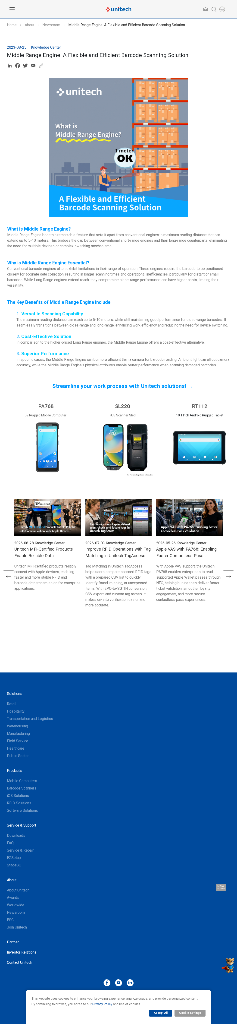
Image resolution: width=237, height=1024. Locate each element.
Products (14, 770)
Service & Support (21, 825)
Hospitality (16, 711)
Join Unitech (17, 927)
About (29, 25)
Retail (11, 704)
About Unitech (18, 890)
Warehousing (17, 726)
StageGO (14, 865)
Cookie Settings (190, 1012)
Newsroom (51, 25)
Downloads (16, 835)
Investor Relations (22, 952)
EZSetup (14, 858)
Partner (13, 942)
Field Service (17, 741)
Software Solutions (22, 810)
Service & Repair (20, 850)
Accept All (161, 1012)
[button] (8, 576)
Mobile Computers (22, 781)
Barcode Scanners (21, 788)
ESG (10, 920)
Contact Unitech (19, 962)
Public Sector (18, 756)
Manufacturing (18, 733)
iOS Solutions (18, 795)
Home (12, 25)
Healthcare (15, 748)
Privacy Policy (102, 1004)
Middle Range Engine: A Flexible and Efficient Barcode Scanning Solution (126, 25)
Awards (13, 897)
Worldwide (15, 905)
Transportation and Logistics (30, 718)
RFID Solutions (19, 803)
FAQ (10, 843)
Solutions (14, 693)
